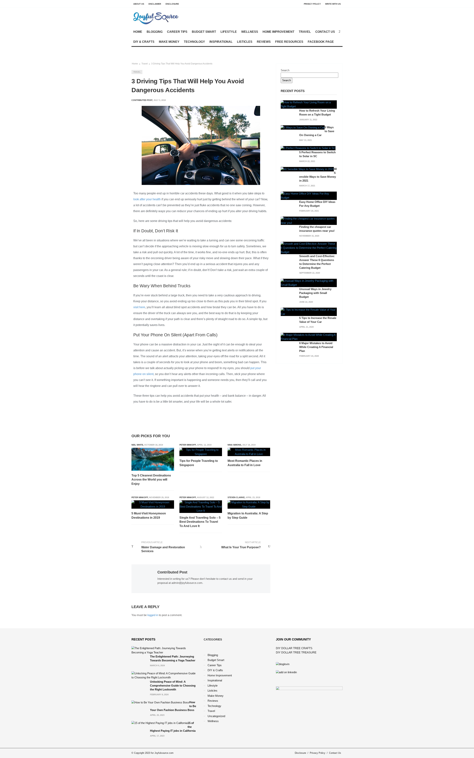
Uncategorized (216, 716)
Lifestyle (229, 31)
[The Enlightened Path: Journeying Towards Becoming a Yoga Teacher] (164, 650)
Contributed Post (172, 572)
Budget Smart (204, 31)
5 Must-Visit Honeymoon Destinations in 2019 (148, 515)
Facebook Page (321, 41)
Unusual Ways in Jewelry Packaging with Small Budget (315, 292)
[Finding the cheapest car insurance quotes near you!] (309, 220)
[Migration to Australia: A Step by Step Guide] (249, 504)
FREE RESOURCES (289, 41)
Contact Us (325, 31)
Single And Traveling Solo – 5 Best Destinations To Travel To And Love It (200, 522)
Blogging (155, 31)
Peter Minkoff (187, 445)
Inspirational (221, 41)
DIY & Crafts (143, 41)
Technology (194, 41)
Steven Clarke (236, 497)
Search (285, 70)
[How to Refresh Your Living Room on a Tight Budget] (309, 104)
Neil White (137, 445)
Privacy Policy (312, 4)
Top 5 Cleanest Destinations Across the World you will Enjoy (151, 479)
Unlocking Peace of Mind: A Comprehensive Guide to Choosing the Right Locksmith (173, 685)
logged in (152, 615)
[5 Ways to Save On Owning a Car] (303, 127)
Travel (305, 31)
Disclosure (172, 4)
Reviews (264, 41)
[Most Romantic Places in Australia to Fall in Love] (249, 452)
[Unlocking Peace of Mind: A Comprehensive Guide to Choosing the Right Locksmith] (164, 675)
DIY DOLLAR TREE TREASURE (296, 652)
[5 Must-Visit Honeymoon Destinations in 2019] (152, 504)
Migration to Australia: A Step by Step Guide (248, 515)
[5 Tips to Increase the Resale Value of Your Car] (309, 311)
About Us (138, 4)
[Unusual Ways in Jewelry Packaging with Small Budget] (309, 282)
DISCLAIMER (154, 4)
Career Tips (177, 31)
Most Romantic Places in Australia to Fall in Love (245, 462)
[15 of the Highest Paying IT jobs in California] (159, 722)
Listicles (244, 41)
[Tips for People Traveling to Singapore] (200, 452)
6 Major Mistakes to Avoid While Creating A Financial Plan (316, 347)
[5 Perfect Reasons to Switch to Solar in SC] (308, 148)
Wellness (249, 31)
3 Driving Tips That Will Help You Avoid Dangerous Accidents (181, 63)
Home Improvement (278, 31)
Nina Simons (234, 445)
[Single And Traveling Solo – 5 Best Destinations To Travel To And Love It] (200, 506)
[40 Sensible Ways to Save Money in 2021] (307, 168)
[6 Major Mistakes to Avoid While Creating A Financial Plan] (309, 336)
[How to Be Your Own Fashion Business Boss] (160, 702)
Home (137, 31)
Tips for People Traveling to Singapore (198, 462)
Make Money (169, 41)
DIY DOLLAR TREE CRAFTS (294, 648)
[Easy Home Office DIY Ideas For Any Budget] (309, 195)
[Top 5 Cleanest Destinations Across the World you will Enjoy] (152, 459)
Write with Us (333, 4)
